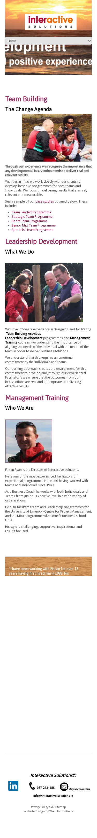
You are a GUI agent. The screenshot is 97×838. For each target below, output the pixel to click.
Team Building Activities (23, 334)
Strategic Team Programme (32, 217)
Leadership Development (23, 338)
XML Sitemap (57, 807)
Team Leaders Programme (31, 212)
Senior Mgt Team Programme (34, 225)
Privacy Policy (39, 807)
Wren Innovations (61, 811)
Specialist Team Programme (32, 230)
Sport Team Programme (30, 221)
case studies (45, 201)
